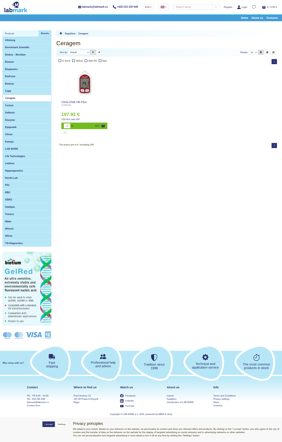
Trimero (9, 214)
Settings (62, 424)
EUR (147, 7)
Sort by (63, 52)
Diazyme (10, 119)
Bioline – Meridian (15, 54)
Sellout (79, 60)
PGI (7, 185)
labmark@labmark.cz (94, 6)
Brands (45, 33)
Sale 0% (92, 60)
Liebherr (10, 163)
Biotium (9, 83)
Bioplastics (11, 69)
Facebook (130, 395)
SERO (8, 199)
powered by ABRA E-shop (159, 414)
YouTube (129, 406)
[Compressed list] (273, 52)
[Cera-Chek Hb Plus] (84, 82)
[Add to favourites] (65, 133)
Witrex (8, 235)
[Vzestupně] (93, 52)
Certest (9, 105)
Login (244, 7)
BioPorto (10, 76)
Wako (8, 221)
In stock (66, 60)
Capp (8, 90)
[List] (267, 52)
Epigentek (10, 127)
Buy (97, 126)
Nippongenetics (14, 170)
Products (9, 33)
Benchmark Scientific (17, 47)
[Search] (216, 7)
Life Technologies (15, 156)
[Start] (61, 33)
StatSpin (10, 206)
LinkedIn (129, 400)
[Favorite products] (254, 7)
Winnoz (9, 228)
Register (228, 7)
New (104, 60)
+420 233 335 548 (127, 6)
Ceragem (10, 98)
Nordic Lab (11, 177)
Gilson (9, 134)
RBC (7, 192)
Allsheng (10, 40)
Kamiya (9, 141)
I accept (49, 424)
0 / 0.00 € (271, 7)
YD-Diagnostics (14, 243)
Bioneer (9, 61)
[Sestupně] (99, 52)
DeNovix (10, 112)
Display (244, 52)
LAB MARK (11, 148)
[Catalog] (261, 52)
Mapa (76, 402)
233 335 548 (38, 399)
